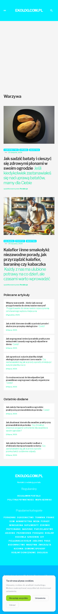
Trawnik (40, 517)
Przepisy (20, 241)
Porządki (38, 533)
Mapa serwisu (43, 500)
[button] (5, 10)
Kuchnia (18, 549)
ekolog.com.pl (29, 10)
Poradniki (10, 517)
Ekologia (42, 552)
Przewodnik (24, 533)
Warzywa (34, 150)
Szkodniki (33, 537)
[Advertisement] (29, 57)
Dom (12, 521)
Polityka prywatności (20, 500)
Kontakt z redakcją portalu (29, 482)
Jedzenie (10, 533)
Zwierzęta (45, 545)
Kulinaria (9, 241)
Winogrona (16, 525)
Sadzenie (27, 529)
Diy (42, 537)
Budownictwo (16, 545)
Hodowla (20, 537)
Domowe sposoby (35, 549)
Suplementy (31, 525)
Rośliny (49, 533)
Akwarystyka (24, 521)
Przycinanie (13, 529)
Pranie (50, 517)
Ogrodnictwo (11, 150)
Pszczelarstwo (43, 529)
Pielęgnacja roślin (20, 541)
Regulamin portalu (29, 496)
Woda (36, 521)
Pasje (47, 541)
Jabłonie (38, 541)
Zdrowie (45, 525)
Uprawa (24, 150)
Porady (45, 521)
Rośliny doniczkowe (23, 552)
